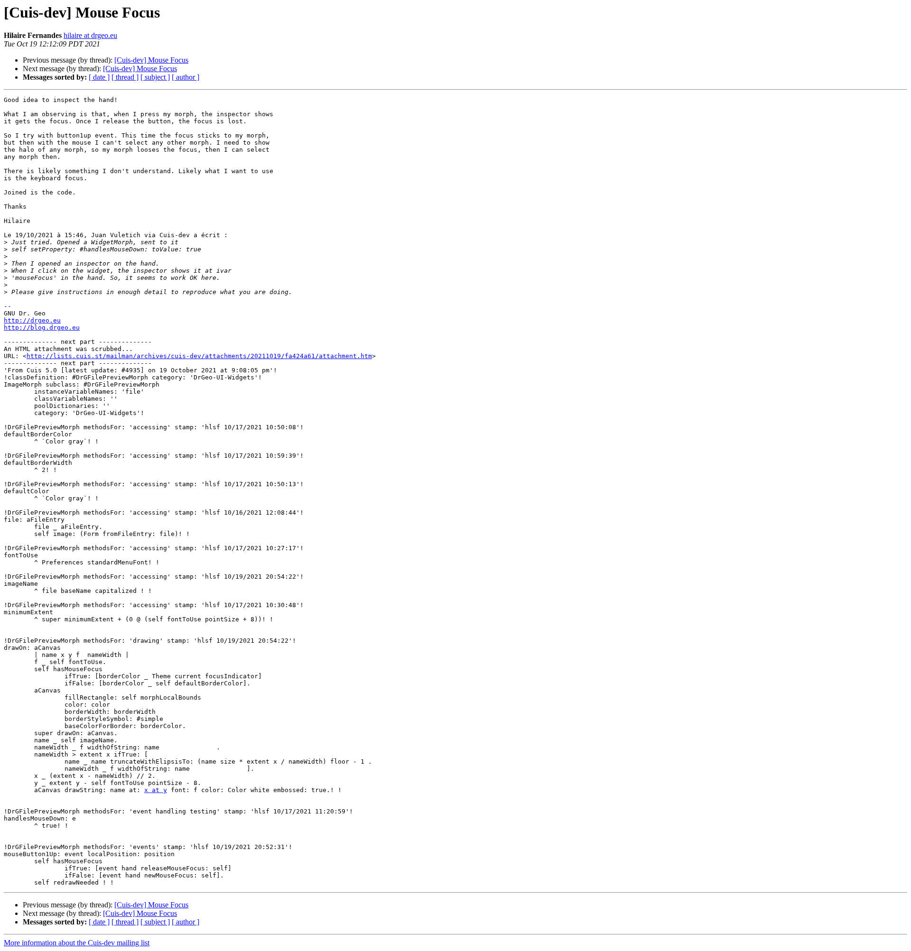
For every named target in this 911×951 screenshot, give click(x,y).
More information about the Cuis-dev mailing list (76, 943)
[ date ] (99, 77)
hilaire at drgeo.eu (90, 35)
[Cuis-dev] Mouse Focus (151, 60)
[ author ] (185, 77)
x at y (155, 790)
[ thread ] (125, 77)
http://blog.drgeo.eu (42, 327)
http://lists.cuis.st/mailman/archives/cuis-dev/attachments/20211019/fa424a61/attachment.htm (199, 356)
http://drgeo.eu (32, 320)
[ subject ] (155, 77)
